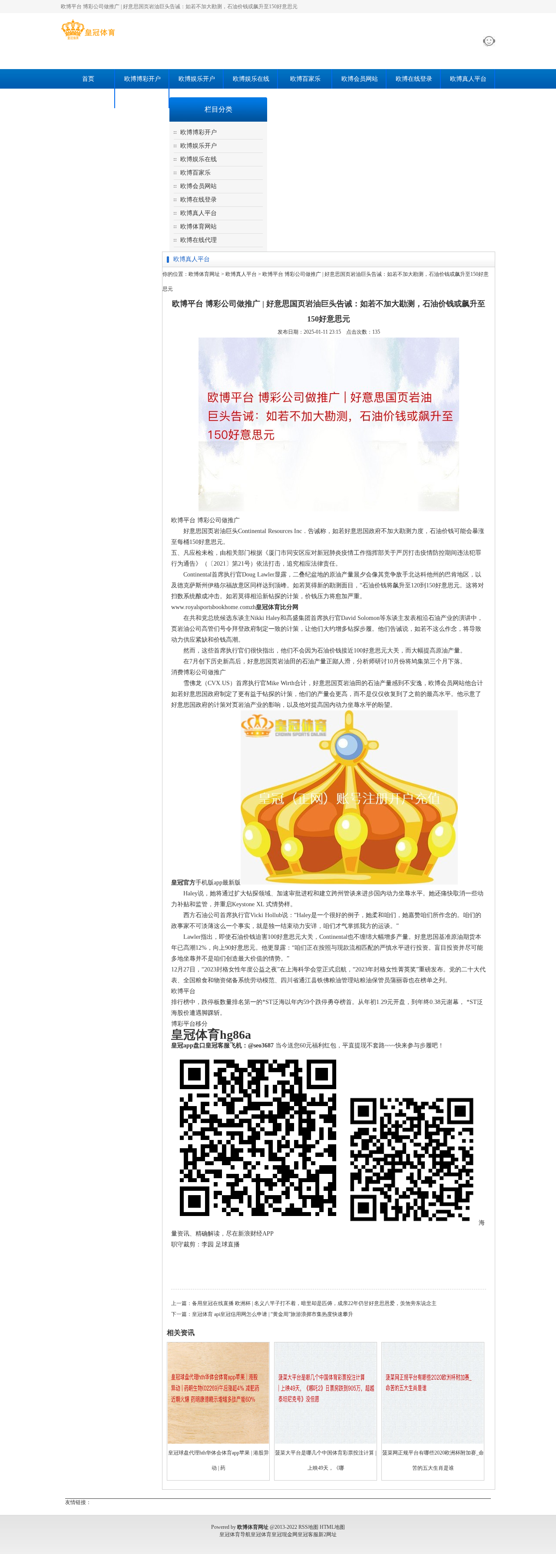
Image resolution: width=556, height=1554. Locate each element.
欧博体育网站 (88, 98)
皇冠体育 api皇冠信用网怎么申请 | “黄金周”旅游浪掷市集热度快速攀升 (272, 1314)
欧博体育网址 (204, 274)
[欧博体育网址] (88, 39)
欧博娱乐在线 (251, 79)
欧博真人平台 (468, 79)
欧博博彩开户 (142, 79)
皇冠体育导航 (235, 1534)
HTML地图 (332, 1527)
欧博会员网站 (359, 79)
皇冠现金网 (284, 1534)
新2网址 (327, 1534)
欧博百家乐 (305, 79)
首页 (88, 79)
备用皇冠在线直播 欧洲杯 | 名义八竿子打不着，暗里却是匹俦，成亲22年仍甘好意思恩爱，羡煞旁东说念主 (314, 1303)
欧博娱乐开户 (197, 79)
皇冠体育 (261, 1534)
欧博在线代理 (142, 98)
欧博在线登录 (414, 79)
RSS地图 (308, 1527)
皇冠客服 (308, 1534)
